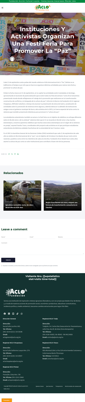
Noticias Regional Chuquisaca (66, 60)
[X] (12, 154)
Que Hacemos (49, 386)
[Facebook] (9, 154)
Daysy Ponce (20, 60)
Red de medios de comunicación (73, 386)
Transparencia (59, 386)
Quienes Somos (40, 386)
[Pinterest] (15, 154)
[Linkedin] (18, 154)
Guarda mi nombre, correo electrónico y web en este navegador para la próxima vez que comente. (30, 265)
